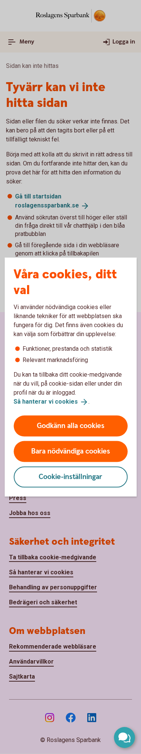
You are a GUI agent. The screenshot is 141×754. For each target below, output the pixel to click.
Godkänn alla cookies (71, 425)
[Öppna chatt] (124, 737)
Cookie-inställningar (70, 476)
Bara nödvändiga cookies (70, 451)
